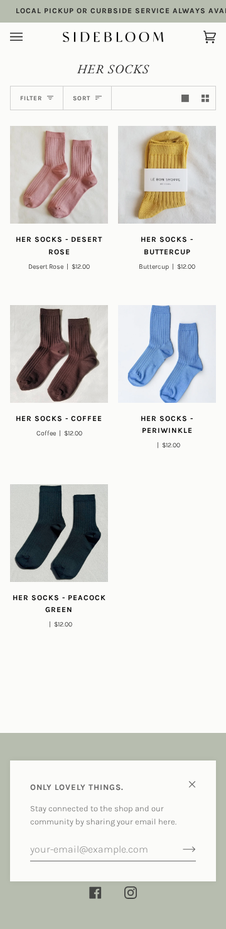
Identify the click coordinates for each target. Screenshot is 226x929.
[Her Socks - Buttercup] (167, 175)
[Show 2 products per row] (205, 98)
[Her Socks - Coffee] (59, 354)
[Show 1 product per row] (185, 98)
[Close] (197, 778)
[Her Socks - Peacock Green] (59, 533)
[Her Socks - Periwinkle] (167, 354)
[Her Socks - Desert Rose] (59, 175)
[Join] (179, 849)
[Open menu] (29, 37)
